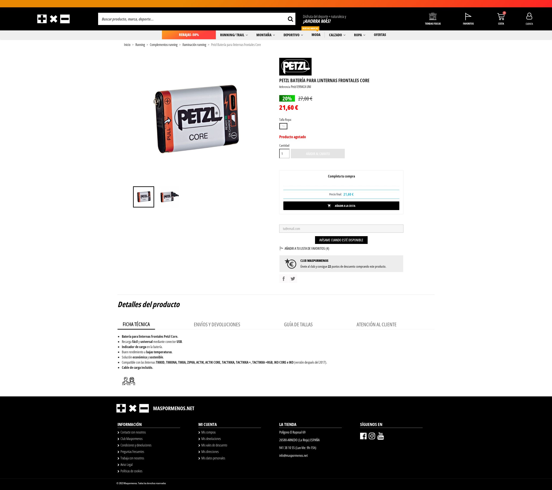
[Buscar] (290, 19)
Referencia (284, 87)
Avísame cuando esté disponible (341, 240)
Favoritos (468, 23)
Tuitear (293, 278)
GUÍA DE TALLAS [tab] (298, 324)
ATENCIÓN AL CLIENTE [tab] (377, 324)
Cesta (501, 23)
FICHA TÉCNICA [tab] (136, 324)
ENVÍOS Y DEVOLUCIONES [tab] (217, 324)
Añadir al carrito (318, 153)
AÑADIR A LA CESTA (341, 206)
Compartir (283, 278)
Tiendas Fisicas (433, 23)
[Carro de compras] (501, 16)
